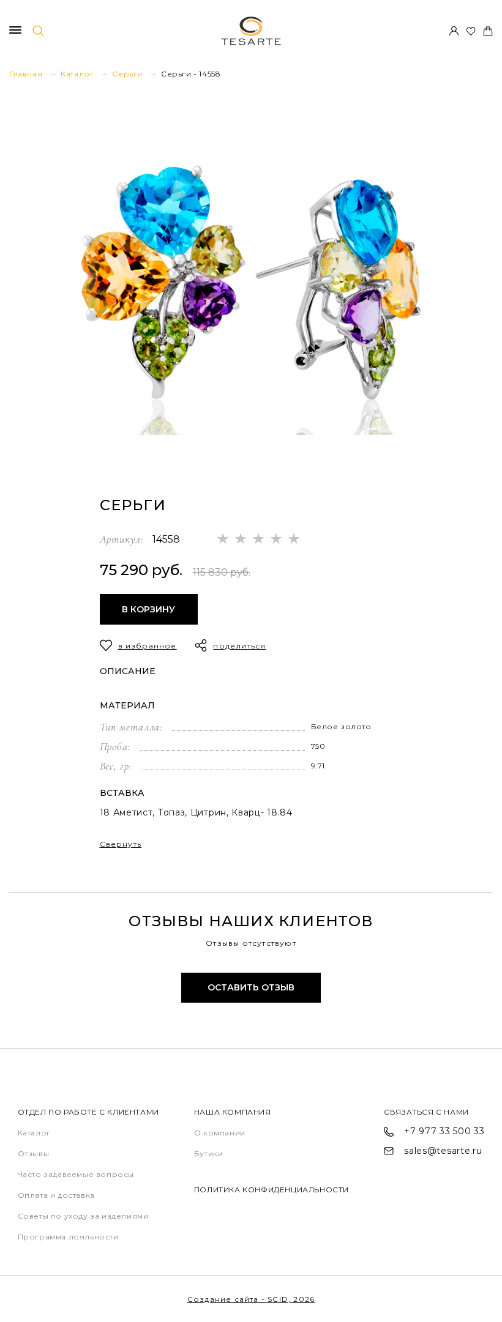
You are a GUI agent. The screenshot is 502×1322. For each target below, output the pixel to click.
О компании (219, 1132)
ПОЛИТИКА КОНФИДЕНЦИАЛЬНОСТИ (271, 1189)
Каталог (34, 1132)
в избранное (147, 645)
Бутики (208, 1153)
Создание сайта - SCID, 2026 (251, 1299)
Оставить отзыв (251, 987)
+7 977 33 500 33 (444, 1131)
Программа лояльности (68, 1236)
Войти (454, 31)
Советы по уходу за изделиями (83, 1215)
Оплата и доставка (56, 1195)
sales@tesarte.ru (443, 1151)
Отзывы (34, 1153)
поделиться (239, 645)
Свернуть (121, 844)
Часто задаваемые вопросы (76, 1174)
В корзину (148, 609)
